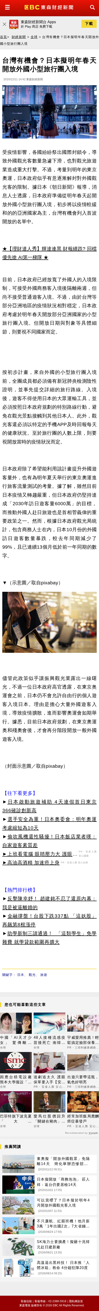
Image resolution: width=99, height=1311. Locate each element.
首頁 (3, 37)
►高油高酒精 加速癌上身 (31, 862)
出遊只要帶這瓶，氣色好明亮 (83, 1079)
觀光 (32, 975)
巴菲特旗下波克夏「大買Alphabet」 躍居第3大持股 (16, 1119)
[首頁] (49, 7)
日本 (20, 975)
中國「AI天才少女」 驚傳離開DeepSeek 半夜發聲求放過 (16, 1041)
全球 (34, 37)
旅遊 (43, 975)
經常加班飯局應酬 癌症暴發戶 (83, 1118)
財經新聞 (19, 37)
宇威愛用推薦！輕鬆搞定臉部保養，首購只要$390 (83, 1041)
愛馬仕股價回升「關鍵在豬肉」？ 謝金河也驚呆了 (49, 1119)
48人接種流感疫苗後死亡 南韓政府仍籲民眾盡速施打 (49, 1041)
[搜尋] (91, 11)
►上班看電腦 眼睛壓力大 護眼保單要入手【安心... (40, 854)
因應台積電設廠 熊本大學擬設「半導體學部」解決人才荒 (16, 1080)
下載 (89, 24)
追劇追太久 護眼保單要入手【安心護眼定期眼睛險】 (49, 1080)
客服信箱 (26, 1301)
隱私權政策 (76, 1301)
